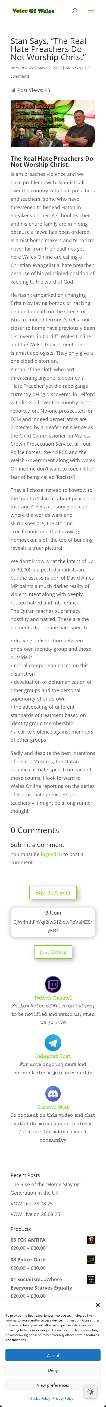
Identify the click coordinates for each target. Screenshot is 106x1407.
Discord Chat (53, 1107)
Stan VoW (24, 67)
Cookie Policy (40, 1398)
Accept (53, 1355)
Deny (53, 1370)
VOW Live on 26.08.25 (35, 1214)
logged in (51, 854)
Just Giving (53, 951)
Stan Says (74, 67)
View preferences (53, 1385)
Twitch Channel (53, 998)
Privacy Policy (63, 1398)
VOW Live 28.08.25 (32, 1203)
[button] (98, 1305)
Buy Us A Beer (53, 892)
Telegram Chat (53, 1056)
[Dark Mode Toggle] (90, 1391)
